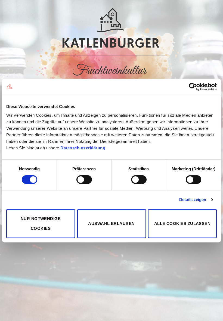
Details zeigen (192, 199)
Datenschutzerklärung (82, 148)
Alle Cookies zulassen (182, 223)
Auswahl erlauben (111, 223)
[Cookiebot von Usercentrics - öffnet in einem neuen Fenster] (193, 87)
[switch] (84, 179)
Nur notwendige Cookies (41, 223)
